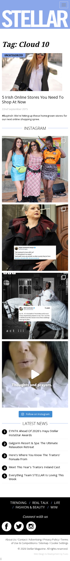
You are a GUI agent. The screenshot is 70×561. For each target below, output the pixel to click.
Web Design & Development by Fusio (51, 553)
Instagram (31, 526)
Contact (22, 539)
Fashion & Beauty (30, 507)
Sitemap (43, 543)
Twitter (19, 526)
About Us (10, 539)
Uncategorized (13, 55)
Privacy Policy (51, 539)
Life (57, 503)
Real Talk (40, 503)
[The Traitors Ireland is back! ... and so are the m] (35, 237)
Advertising (35, 539)
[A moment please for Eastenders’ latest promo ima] (35, 306)
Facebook (6, 526)
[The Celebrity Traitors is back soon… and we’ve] (35, 374)
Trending (18, 503)
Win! (54, 507)
